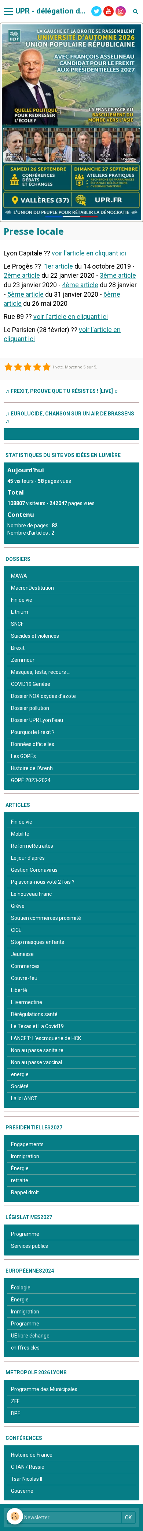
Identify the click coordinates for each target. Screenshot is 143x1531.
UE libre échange (30, 1336)
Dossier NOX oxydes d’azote (43, 696)
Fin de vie (21, 600)
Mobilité (20, 834)
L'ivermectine (26, 1002)
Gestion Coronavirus (34, 870)
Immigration (25, 1156)
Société (20, 1086)
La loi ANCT (24, 1098)
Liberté (19, 990)
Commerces (25, 966)
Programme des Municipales (44, 1389)
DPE (16, 1413)
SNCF (17, 624)
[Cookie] (15, 1516)
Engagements (27, 1144)
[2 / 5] (18, 367)
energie (20, 1074)
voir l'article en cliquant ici (89, 253)
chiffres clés (25, 1348)
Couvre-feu (24, 978)
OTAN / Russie (27, 1467)
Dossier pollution (30, 708)
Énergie (20, 1168)
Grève (18, 906)
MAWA (19, 576)
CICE (16, 930)
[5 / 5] (47, 367)
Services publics (29, 1246)
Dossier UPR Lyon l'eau (37, 720)
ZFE (15, 1401)
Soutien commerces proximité (46, 918)
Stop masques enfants (37, 942)
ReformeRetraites (32, 846)
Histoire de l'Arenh (32, 768)
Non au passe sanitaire (37, 1050)
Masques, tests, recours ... (40, 672)
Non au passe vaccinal (36, 1062)
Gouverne (22, 1491)
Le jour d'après (28, 858)
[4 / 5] (37, 367)
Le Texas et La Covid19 (37, 1026)
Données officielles (32, 744)
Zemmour (22, 660)
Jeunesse (22, 954)
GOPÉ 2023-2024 (31, 780)
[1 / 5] (8, 367)
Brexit (18, 648)
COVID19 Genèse (30, 684)
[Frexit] (71, 122)
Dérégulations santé (34, 1014)
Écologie (20, 1287)
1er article (59, 266)
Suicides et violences (35, 636)
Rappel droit (25, 1192)
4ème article (80, 285)
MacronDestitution (32, 588)
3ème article (118, 275)
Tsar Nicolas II (26, 1479)
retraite (19, 1180)
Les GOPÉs (23, 756)
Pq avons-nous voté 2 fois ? (42, 882)
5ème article (25, 294)
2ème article (22, 275)
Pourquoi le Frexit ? (33, 732)
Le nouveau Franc (31, 894)
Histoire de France (31, 1455)
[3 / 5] (27, 367)
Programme (25, 1234)
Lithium (19, 612)
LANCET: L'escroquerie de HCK (46, 1038)
